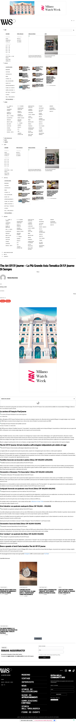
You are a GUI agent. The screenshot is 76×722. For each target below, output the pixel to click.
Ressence (41, 108)
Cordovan (8, 40)
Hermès (19, 125)
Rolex (40, 116)
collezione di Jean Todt (37, 501)
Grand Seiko (21, 117)
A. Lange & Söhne (10, 107)
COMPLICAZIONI (29, 701)
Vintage (8, 71)
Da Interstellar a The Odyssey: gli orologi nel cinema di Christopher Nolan (39, 80)
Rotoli (19, 38)
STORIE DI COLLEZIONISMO (29, 690)
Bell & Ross (10, 115)
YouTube (46, 553)
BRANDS (5, 216)
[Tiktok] (73, 670)
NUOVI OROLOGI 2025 (8, 252)
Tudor (40, 128)
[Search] (73, 30)
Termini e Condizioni (54, 699)
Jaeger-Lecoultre (20, 134)
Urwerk (51, 106)
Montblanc (31, 121)
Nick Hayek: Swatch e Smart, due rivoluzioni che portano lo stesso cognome (39, 68)
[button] (2, 301)
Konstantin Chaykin (31, 107)
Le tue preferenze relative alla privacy (43, 720)
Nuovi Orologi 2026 (23, 587)
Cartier (9, 126)
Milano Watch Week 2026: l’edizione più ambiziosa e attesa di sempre (8, 591)
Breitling (9, 121)
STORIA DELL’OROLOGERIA (31, 707)
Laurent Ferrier (30, 110)
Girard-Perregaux (20, 115)
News (7, 76)
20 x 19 (8, 47)
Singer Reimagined (42, 119)
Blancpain (9, 117)
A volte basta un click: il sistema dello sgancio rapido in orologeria (39, 75)
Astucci (19, 40)
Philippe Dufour (30, 135)
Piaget (40, 106)
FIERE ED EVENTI (31, 712)
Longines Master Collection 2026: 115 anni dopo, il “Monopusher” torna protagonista (26, 68)
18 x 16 (8, 52)
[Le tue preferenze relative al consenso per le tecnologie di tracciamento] (74, 720)
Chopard (9, 130)
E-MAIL (40, 650)
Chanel (8, 128)
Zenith (51, 111)
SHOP (5, 144)
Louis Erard (31, 114)
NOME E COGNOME (42, 646)
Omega (29, 123)
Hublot (19, 127)
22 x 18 (8, 46)
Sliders (19, 41)
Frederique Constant (21, 109)
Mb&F (29, 119)
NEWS (24, 685)
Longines (30, 112)
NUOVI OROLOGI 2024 (7, 682)
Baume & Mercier (9, 113)
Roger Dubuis (40, 114)
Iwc (18, 131)
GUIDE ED (26, 695)
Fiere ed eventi (10, 87)
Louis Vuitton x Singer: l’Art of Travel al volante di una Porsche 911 (26, 81)
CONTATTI (6, 256)
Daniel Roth (10, 132)
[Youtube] (70, 670)
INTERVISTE (28, 682)
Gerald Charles (20, 112)
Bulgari (9, 123)
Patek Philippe (30, 132)
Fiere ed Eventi (3, 587)
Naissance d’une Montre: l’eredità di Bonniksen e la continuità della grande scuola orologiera (50, 80)
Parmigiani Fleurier (31, 128)
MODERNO (26, 675)
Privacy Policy (55, 697)
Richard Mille (41, 111)
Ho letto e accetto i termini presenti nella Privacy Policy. (50, 654)
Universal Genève (41, 134)
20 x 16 (8, 50)
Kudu (7, 38)
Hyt (18, 129)
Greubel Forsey (20, 120)
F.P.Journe (21, 106)
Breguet (9, 119)
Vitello (8, 41)
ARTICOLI (6, 177)
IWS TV (5, 254)
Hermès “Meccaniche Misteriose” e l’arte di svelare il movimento (39, 85)
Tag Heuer (41, 126)
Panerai (30, 126)
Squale (40, 121)
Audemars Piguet (9, 110)
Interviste (9, 74)
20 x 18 (8, 49)
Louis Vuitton (30, 117)
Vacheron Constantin (52, 109)
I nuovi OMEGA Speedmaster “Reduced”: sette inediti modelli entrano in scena (25, 75)
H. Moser (20, 123)
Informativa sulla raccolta (26, 720)
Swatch (40, 123)
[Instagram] (66, 670)
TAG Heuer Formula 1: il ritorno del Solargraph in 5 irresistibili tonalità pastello (26, 87)
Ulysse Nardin (40, 130)
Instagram (27, 553)
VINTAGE (26, 678)
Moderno (8, 69)
